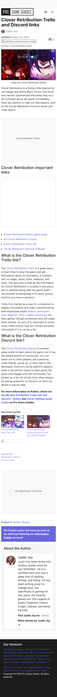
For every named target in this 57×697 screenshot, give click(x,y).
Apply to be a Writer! (37, 670)
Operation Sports (11, 659)
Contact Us (20, 667)
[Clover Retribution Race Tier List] (12, 421)
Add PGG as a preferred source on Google (20, 41)
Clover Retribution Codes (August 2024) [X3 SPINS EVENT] (37, 432)
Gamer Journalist (25, 655)
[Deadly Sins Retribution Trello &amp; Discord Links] (12, 446)
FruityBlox (15, 662)
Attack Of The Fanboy (37, 649)
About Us (7, 667)
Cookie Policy (34, 667)
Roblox (26, 522)
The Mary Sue (29, 659)
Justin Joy (12, 31)
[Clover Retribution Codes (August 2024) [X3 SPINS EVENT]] (38, 421)
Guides (17, 522)
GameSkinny (42, 655)
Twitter (45, 615)
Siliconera (23, 652)
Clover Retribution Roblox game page (25, 234)
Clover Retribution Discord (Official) (24, 248)
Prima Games (9, 652)
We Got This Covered (40, 652)
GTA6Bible (41, 662)
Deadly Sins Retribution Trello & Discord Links (10, 457)
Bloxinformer (28, 662)
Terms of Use (17, 670)
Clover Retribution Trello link (20, 244)
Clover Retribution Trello (20, 268)
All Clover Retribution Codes (20, 239)
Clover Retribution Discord (21, 348)
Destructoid (9, 655)
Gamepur (19, 649)
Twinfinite (8, 649)
